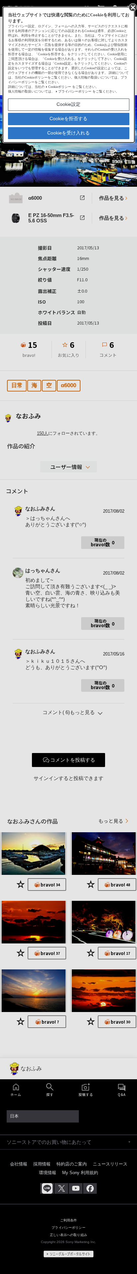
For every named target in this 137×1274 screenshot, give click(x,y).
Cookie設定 (68, 104)
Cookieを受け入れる (68, 132)
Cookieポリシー (59, 87)
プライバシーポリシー (74, 91)
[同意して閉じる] (132, 7)
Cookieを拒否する (68, 118)
